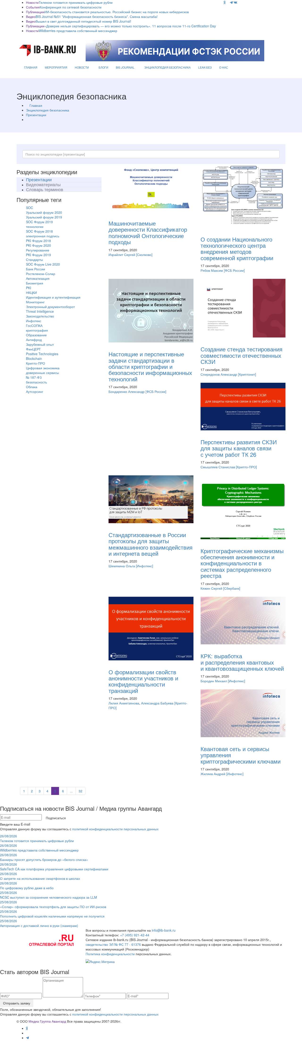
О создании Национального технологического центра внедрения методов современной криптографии (237, 248)
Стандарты (34, 259)
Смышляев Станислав (218, 467)
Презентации (36, 114)
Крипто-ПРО (35, 363)
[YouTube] (227, 2)
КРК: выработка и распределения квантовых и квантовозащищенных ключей (242, 662)
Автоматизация (38, 278)
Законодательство (40, 316)
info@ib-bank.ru (164, 930)
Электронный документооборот (50, 306)
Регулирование (37, 250)
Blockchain (34, 358)
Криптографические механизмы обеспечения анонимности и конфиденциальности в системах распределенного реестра (242, 563)
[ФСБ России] (234, 270)
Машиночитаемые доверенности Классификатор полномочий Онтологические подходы (148, 232)
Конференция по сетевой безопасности (70, 7)
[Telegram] (231, 2)
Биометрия (34, 283)
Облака (31, 386)
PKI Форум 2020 (38, 245)
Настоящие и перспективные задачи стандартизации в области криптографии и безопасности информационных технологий (150, 366)
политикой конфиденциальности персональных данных (115, 829)
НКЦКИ (31, 292)
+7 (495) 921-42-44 (134, 935)
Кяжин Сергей (211, 588)
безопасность (36, 382)
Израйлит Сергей (122, 254)
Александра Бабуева (157, 703)
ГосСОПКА (34, 325)
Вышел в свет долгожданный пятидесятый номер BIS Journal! (83, 21)
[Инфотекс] (144, 566)
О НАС (223, 67)
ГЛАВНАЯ (30, 67)
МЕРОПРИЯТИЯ (56, 67)
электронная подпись (42, 236)
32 (80, 791)
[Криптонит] (247, 374)
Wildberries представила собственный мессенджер (78, 30)
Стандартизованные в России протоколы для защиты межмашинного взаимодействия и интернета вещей (151, 544)
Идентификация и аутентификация (53, 297)
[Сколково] (144, 254)
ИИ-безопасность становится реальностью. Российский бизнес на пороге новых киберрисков (116, 11)
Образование (36, 335)
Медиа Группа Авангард (47, 1021)
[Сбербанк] (231, 588)
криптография (37, 330)
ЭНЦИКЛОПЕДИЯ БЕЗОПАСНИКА (167, 67)
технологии (34, 226)
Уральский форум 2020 (44, 212)
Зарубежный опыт (40, 344)
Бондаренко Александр (127, 391)
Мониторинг (35, 302)
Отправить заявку (16, 1003)
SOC (29, 207)
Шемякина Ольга (122, 566)
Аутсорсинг (34, 391)
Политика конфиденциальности (110, 953)
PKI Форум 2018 (38, 240)
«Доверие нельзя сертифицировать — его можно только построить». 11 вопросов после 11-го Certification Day (130, 26)
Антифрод (34, 339)
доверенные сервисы (42, 372)
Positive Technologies (42, 353)
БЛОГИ (103, 67)
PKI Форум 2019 (38, 254)
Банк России (35, 269)
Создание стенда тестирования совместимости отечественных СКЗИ (241, 355)
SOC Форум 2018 (39, 231)
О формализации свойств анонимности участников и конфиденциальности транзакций (143, 681)
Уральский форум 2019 (44, 217)
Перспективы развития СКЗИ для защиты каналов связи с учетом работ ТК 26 (239, 448)
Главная (35, 105)
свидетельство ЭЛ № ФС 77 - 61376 (113, 944)
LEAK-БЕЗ (205, 67)
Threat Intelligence (40, 311)
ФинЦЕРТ (33, 349)
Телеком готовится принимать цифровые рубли (76, 2)
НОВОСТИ (82, 67)
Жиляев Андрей (213, 773)
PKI (28, 287)
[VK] (235, 2)
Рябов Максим (212, 270)
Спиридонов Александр (219, 374)
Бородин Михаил (214, 681)
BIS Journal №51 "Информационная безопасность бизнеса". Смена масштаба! (97, 16)
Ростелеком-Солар (40, 273)
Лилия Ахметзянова (124, 703)
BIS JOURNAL (125, 67)
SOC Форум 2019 (39, 221)
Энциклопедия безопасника (47, 110)
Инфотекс (33, 320)
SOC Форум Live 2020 (43, 264)
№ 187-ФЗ (34, 377)
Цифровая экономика (42, 368)
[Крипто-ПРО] (246, 467)
